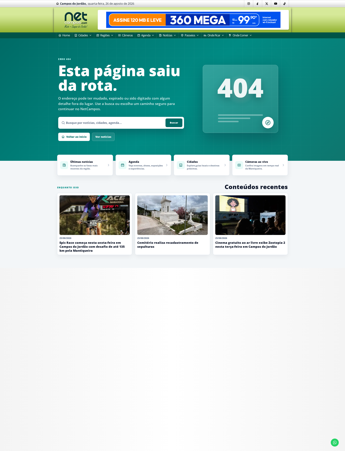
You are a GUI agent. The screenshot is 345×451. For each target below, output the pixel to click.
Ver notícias (103, 136)
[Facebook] (257, 3)
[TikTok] (284, 3)
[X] (266, 3)
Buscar (174, 122)
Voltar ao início (76, 136)
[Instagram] (248, 3)
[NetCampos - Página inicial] (76, 20)
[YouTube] (275, 3)
